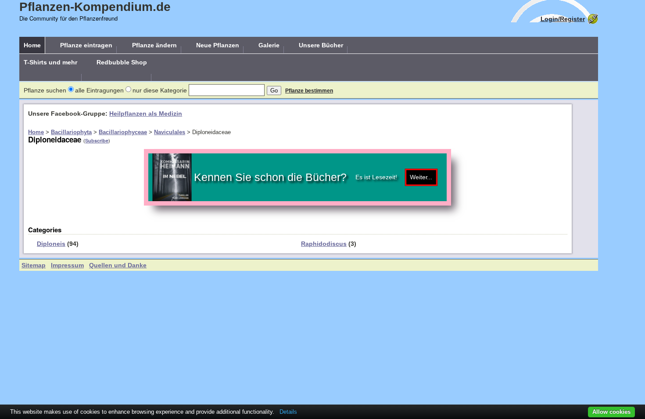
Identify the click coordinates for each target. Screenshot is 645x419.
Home (32, 45)
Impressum (67, 265)
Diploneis (51, 243)
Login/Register (563, 18)
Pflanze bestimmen (309, 91)
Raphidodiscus (324, 243)
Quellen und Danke (118, 265)
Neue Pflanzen (217, 45)
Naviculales (169, 132)
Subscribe (96, 140)
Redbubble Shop (122, 62)
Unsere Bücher (321, 45)
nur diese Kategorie (160, 90)
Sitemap (34, 265)
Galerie (269, 45)
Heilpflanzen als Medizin (145, 113)
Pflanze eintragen (86, 45)
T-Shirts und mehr (50, 62)
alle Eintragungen (99, 90)
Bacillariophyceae (123, 132)
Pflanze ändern (154, 45)
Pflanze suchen (45, 90)
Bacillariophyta (71, 132)
